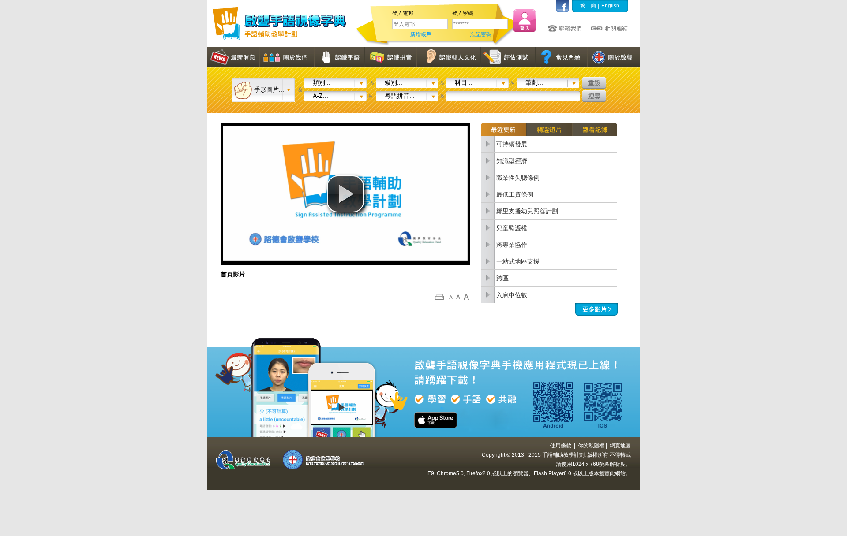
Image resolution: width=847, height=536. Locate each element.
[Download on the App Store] (441, 410)
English (610, 6)
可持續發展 (511, 144)
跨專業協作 (511, 244)
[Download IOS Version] (598, 402)
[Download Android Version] (545, 402)
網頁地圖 (620, 446)
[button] (345, 193)
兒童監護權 (511, 227)
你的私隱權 (591, 446)
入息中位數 (511, 294)
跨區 (502, 278)
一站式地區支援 (518, 261)
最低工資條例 (514, 194)
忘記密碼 (480, 34)
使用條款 (560, 446)
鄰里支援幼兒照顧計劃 (527, 211)
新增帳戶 (420, 34)
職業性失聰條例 (518, 177)
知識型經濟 (511, 160)
